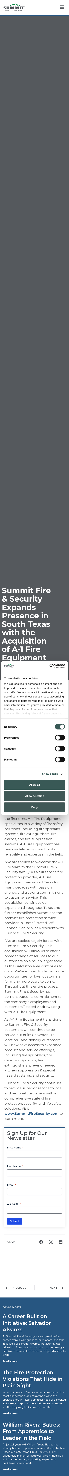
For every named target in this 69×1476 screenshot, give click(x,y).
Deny (34, 807)
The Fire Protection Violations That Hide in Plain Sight (32, 1379)
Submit (14, 1221)
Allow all (34, 784)
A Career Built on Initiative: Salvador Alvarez (27, 1323)
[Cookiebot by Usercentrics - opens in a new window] (49, 666)
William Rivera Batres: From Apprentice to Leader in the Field (31, 1431)
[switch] (60, 737)
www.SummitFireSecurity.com (31, 1113)
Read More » (10, 1361)
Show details (50, 773)
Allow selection (34, 795)
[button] (41, 1242)
